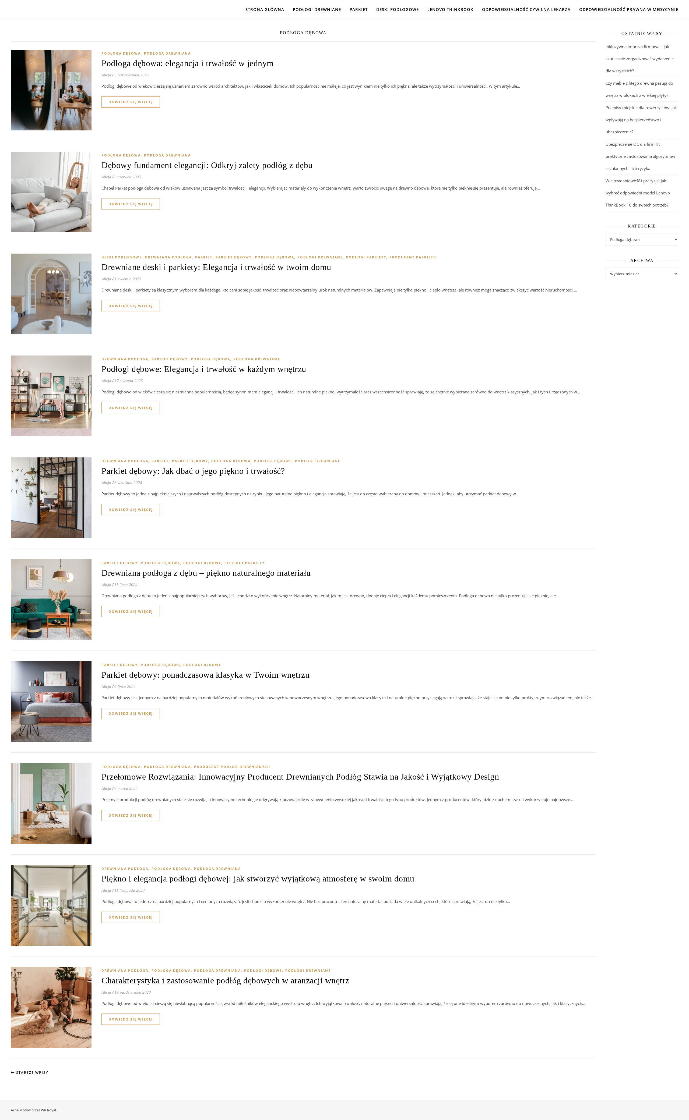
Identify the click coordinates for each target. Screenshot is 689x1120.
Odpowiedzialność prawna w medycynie (628, 9)
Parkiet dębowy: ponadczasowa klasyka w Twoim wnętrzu (205, 675)
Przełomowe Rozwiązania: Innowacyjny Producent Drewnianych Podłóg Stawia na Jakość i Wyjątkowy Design (300, 776)
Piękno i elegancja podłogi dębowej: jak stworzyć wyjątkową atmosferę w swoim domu (257, 878)
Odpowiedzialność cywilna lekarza (526, 9)
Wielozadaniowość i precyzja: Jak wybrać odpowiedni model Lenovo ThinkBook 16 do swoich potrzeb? (638, 193)
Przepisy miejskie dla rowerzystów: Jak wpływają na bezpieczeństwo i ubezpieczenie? (641, 119)
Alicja (106, 75)
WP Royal (48, 1110)
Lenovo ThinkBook (450, 9)
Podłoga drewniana (167, 53)
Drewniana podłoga (168, 257)
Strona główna (264, 9)
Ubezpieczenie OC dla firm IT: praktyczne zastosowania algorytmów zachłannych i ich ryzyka (640, 156)
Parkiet (359, 9)
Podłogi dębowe (273, 461)
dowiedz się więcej (130, 101)
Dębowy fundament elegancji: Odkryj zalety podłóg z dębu (207, 165)
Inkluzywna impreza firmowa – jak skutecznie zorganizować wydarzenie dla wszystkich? (640, 58)
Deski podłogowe (397, 9)
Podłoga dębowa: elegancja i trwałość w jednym (187, 63)
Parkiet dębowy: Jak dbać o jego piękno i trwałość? (193, 471)
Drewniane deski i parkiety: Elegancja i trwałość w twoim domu (216, 267)
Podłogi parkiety (366, 257)
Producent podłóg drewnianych (232, 767)
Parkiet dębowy (234, 257)
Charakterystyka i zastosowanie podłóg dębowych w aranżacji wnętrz (225, 980)
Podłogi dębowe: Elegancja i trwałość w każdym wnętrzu (203, 369)
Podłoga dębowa (121, 53)
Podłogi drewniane (317, 9)
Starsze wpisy (31, 1072)
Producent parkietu (412, 257)
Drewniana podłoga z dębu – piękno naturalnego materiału (206, 573)
